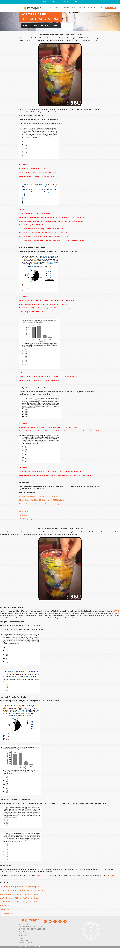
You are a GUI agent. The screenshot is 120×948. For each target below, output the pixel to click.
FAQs (21, 938)
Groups (66, 7)
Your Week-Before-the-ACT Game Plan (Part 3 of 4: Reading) (20, 898)
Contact (58, 7)
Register (91, 7)
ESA (73, 7)
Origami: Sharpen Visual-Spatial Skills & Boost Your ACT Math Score (41, 500)
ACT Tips (22, 931)
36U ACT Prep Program (26, 519)
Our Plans (81, 7)
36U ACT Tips (23, 511)
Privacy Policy (25, 943)
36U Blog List (23, 515)
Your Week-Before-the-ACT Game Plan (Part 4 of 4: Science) (39, 504)
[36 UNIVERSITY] (30, 8)
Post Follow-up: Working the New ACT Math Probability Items (20, 887)
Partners (23, 936)
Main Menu (23, 924)
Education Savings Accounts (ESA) (34, 927)
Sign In (100, 7)
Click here (46, 2)
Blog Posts (24, 933)
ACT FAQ (116, 611)
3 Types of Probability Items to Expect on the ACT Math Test (38, 496)
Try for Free (110, 8)
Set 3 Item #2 (109, 875)
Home (50, 7)
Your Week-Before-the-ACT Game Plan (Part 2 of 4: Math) (19, 902)
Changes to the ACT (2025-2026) (32, 929)
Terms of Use (25, 940)
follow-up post (41, 875)
